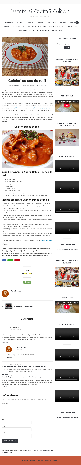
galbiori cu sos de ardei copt (41, 108)
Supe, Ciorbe (23, 30)
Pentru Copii (16, 26)
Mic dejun (26, 26)
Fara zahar (62, 23)
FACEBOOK (35, 2)
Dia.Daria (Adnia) (20, 347)
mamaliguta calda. (46, 240)
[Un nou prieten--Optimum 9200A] (9, 306)
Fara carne (40, 23)
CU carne (6, 26)
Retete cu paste (57, 30)
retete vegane (41, 85)
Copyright (5, 2)
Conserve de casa (72, 26)
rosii (31, 273)
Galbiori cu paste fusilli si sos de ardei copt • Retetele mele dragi (24, 366)
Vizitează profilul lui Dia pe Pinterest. (67, 249)
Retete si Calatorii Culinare (40, 11)
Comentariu (5, 403)
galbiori (24, 273)
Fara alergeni (51, 23)
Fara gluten (73, 23)
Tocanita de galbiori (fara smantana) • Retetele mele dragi (21, 377)
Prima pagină (8, 23)
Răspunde (5, 342)
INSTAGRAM (27, 2)
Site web (4, 433)
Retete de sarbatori (43, 30)
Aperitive (31, 23)
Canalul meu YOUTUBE (16, 2)
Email (4, 426)
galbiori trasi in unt (20, 108)
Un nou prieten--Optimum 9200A (24, 306)
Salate (31, 30)
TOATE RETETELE (20, 23)
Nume (4, 419)
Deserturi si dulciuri (39, 26)
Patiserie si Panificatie (56, 26)
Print (28, 282)
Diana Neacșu (19, 85)
